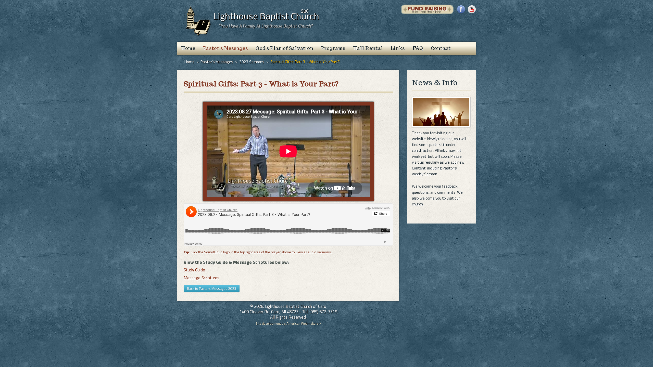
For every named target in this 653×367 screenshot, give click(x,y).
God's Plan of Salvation (284, 48)
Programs (333, 48)
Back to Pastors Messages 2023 (211, 288)
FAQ (417, 48)
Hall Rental (368, 48)
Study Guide (194, 270)
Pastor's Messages (225, 48)
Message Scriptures (201, 277)
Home (188, 48)
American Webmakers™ (303, 323)
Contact (441, 48)
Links (398, 48)
